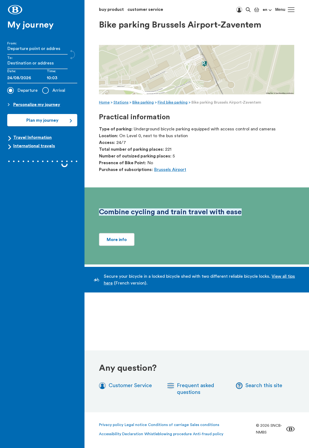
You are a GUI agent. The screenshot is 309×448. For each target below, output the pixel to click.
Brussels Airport (170, 169)
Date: (11, 71)
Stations (120, 102)
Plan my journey (42, 120)
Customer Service (130, 385)
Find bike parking (173, 102)
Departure (27, 90)
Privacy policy (111, 425)
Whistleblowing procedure (168, 434)
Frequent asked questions (195, 389)
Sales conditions (204, 425)
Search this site (264, 385)
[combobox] (62, 77)
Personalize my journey (36, 104)
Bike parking (143, 102)
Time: (51, 71)
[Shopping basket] (256, 9)
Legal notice (136, 425)
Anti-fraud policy (208, 434)
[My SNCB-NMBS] (239, 9)
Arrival (58, 90)
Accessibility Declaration (121, 434)
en (265, 10)
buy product (111, 9)
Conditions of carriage (168, 425)
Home (104, 102)
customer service (145, 9)
